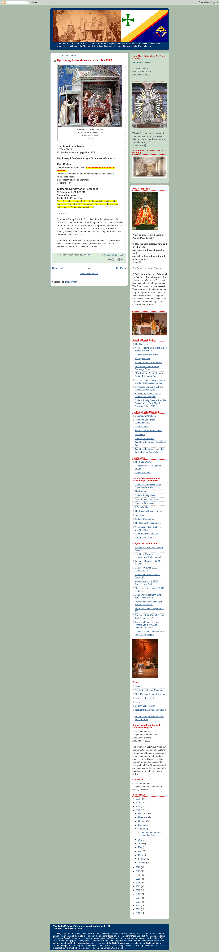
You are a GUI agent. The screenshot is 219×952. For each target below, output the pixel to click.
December (143, 813)
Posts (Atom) (71, 282)
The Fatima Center (143, 462)
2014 (138, 898)
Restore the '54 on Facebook (148, 430)
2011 (138, 909)
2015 (138, 894)
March (141, 855)
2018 (138, 883)
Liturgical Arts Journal (145, 503)
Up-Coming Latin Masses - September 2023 (84, 60)
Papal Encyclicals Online (146, 534)
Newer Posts (58, 268)
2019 (138, 879)
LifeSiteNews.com (143, 538)
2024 (138, 806)
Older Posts (120, 268)
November (143, 817)
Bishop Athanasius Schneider (148, 363)
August (141, 829)
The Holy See (141, 344)
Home (89, 268)
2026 (138, 799)
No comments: (111, 255)
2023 (138, 810)
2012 (138, 905)
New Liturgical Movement (146, 499)
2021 (138, 871)
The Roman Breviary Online (148, 523)
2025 (138, 803)
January (142, 863)
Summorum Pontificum (145, 416)
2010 (138, 913)
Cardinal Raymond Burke (146, 355)
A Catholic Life (141, 507)
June (140, 844)
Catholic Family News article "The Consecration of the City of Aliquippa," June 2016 (150, 403)
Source (90, 138)
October (142, 821)
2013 (138, 902)
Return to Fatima (143, 473)
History (138, 702)
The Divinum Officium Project (148, 511)
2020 (138, 875)
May (140, 847)
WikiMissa (140, 434)
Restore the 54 (142, 427)
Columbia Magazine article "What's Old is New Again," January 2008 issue (147, 625)
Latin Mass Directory (144, 438)
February (142, 859)
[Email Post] (120, 255)
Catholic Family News (145, 495)
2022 (138, 867)
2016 (138, 890)
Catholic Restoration (144, 519)
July (140, 840)
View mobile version (89, 273)
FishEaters (140, 515)
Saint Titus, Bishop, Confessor (149, 690)
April (140, 851)
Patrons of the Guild (144, 698)
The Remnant (141, 491)
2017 (138, 886)
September (143, 825)
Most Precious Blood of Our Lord (150, 694)
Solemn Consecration (145, 706)
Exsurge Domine (142, 359)
